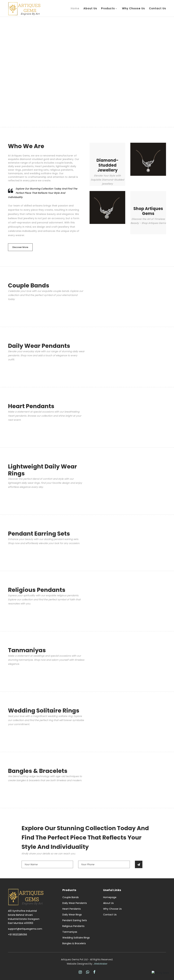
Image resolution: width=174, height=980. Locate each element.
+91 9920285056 (17, 934)
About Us (90, 8)
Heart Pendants (71, 909)
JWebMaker (100, 963)
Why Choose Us (133, 8)
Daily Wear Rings (72, 914)
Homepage (109, 897)
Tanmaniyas (69, 932)
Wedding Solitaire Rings (76, 937)
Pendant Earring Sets (74, 920)
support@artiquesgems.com (25, 929)
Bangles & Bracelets (74, 943)
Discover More (20, 247)
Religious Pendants (73, 926)
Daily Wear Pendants (74, 903)
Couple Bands (70, 897)
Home (75, 8)
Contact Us (157, 8)
